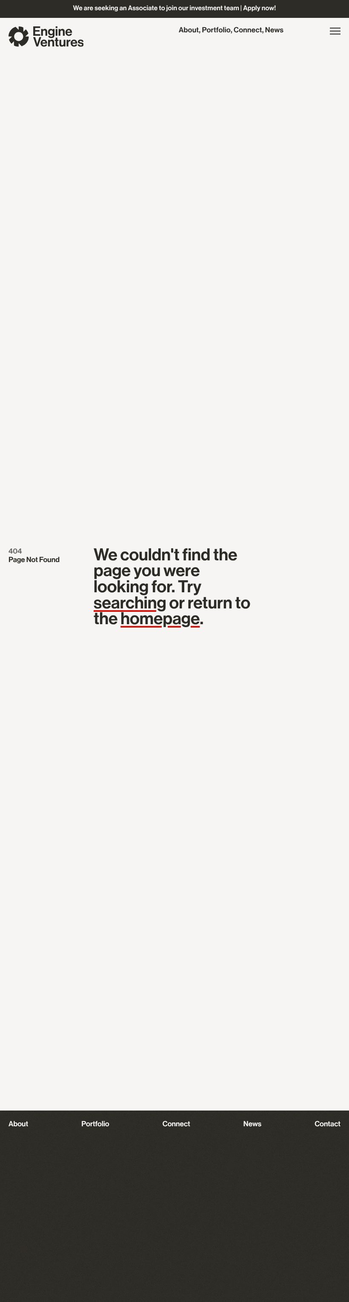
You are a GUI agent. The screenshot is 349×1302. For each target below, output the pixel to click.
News (274, 30)
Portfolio (216, 30)
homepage (160, 619)
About (189, 30)
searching (130, 603)
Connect (248, 30)
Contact (327, 1124)
